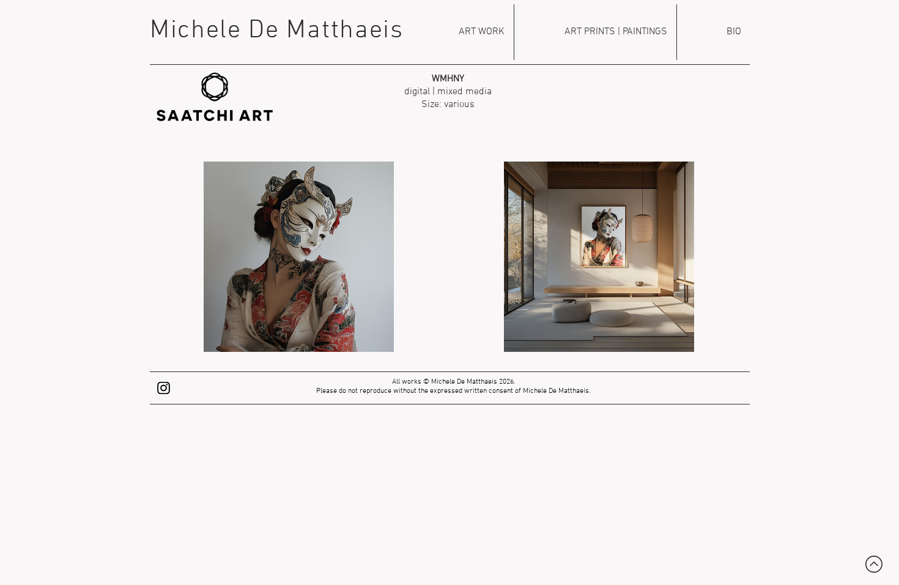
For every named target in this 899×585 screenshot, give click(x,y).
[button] (298, 257)
